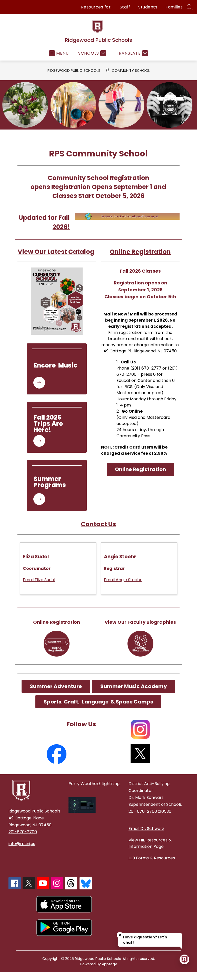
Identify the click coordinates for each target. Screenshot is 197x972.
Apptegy (109, 964)
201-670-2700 (22, 832)
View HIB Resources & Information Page (150, 843)
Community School (131, 70)
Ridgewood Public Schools (73, 70)
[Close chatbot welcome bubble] (120, 935)
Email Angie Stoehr (123, 580)
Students (147, 7)
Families (174, 7)
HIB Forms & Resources (152, 858)
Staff (125, 7)
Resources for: (96, 7)
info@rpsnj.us (21, 844)
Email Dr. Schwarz (146, 828)
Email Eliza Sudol (39, 580)
